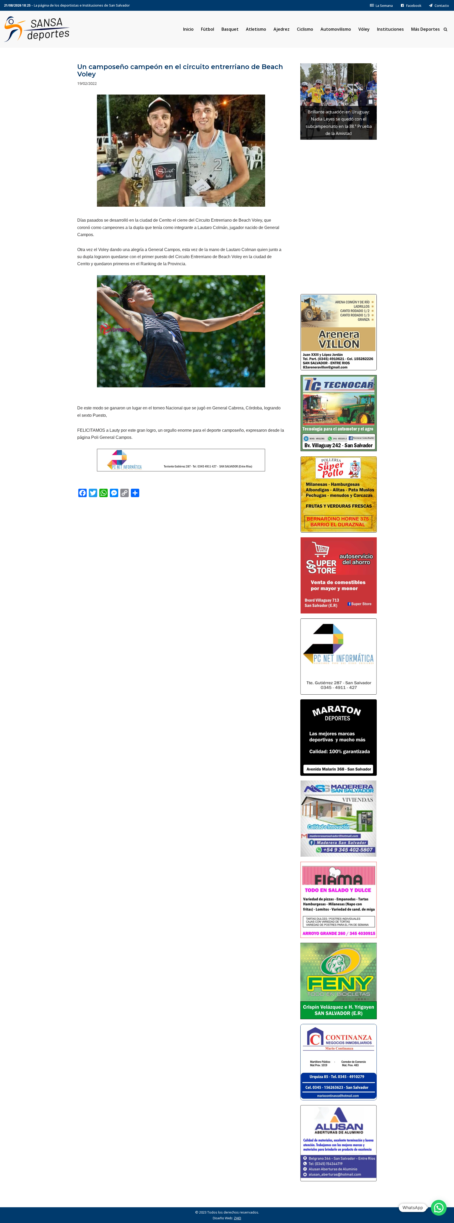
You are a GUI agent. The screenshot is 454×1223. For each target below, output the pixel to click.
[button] (439, 1208)
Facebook (413, 5)
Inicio (188, 29)
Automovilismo (336, 29)
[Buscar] (445, 29)
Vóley (364, 29)
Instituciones (390, 29)
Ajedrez (282, 29)
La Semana (384, 5)
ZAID (237, 1218)
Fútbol (207, 29)
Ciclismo (305, 29)
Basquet (230, 29)
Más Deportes (425, 29)
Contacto (442, 5)
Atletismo (256, 29)
